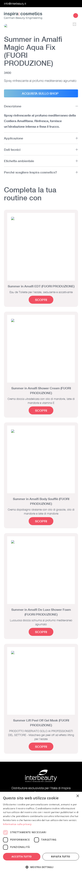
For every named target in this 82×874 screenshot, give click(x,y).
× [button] (77, 796)
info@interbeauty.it (15, 3)
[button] (41, 25)
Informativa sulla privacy (17, 824)
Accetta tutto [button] (22, 856)
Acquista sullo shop (40, 93)
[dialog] (41, 833)
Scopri (41, 299)
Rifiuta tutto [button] (60, 856)
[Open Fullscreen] (74, 23)
